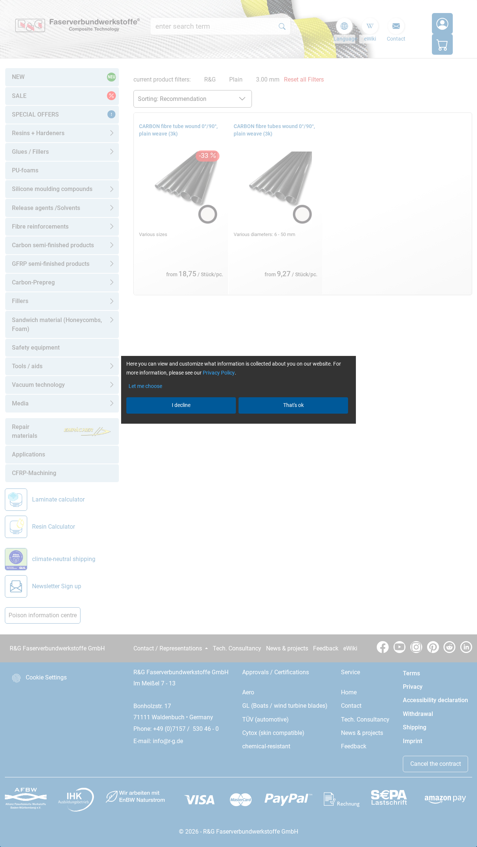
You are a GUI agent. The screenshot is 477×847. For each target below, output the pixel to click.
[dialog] (238, 423)
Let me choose (145, 386)
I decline (181, 405)
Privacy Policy (219, 373)
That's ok (293, 405)
